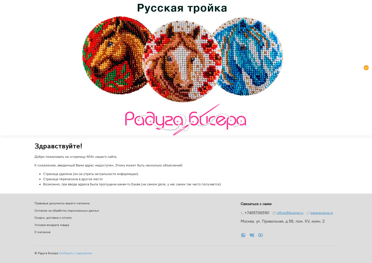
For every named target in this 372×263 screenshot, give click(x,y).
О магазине (42, 232)
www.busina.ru (321, 213)
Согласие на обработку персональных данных (66, 210)
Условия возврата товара (51, 225)
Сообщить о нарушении (75, 253)
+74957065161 (257, 213)
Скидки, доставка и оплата (52, 218)
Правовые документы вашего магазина (62, 203)
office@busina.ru (290, 213)
